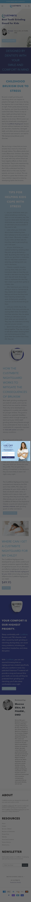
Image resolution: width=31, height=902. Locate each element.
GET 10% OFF (8, 457)
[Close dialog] (29, 442)
